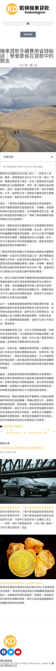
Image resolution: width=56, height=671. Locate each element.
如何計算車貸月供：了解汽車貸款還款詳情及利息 (27, 507)
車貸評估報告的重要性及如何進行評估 (20, 583)
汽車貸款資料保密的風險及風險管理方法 (22, 448)
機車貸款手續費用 (13, 426)
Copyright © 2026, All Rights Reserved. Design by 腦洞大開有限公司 (27, 664)
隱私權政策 (6, 660)
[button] (28, 23)
